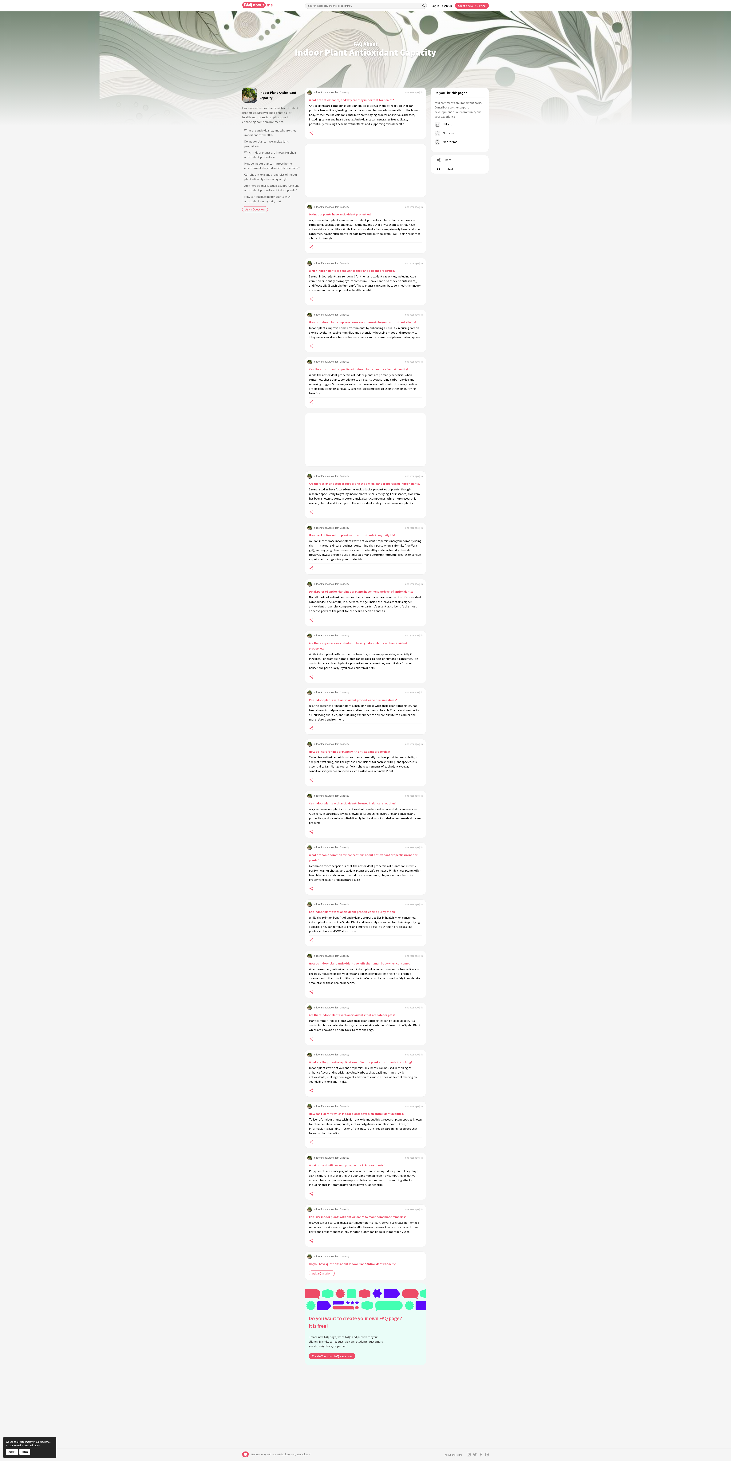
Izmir (308, 1454)
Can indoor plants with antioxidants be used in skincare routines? (353, 803)
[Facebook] (481, 1454)
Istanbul (301, 1454)
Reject (25, 1451)
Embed (448, 169)
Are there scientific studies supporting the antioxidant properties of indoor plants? (271, 188)
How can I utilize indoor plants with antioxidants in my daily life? (267, 199)
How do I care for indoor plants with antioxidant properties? (349, 751)
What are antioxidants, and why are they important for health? (270, 132)
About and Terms (453, 1454)
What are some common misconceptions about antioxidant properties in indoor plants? (363, 857)
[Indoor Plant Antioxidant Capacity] (249, 95)
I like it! (447, 124)
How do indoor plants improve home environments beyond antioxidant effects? (272, 166)
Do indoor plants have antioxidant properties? (266, 143)
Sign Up (447, 6)
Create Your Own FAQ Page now (332, 1356)
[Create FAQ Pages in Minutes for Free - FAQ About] (257, 5)
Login (435, 6)
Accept (12, 1451)
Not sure (448, 133)
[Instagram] (469, 1454)
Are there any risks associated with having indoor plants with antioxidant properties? (358, 645)
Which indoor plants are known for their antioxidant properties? (270, 155)
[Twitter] (475, 1454)
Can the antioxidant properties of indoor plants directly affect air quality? (270, 177)
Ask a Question (255, 209)
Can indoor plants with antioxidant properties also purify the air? (353, 912)
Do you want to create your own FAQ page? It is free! (355, 1322)
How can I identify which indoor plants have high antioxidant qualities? (356, 1114)
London (291, 1454)
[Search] (424, 6)
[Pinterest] (487, 1454)
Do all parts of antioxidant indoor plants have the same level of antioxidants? (361, 591)
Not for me (449, 142)
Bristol (282, 1454)
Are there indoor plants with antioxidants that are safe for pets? (352, 1015)
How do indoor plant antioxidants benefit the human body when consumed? (360, 963)
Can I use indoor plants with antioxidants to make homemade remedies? (357, 1217)
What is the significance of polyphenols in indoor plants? (347, 1165)
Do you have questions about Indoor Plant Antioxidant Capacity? (353, 1264)
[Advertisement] (365, 170)
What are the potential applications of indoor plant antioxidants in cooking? (360, 1062)
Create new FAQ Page (472, 6)
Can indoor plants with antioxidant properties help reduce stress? (353, 700)
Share (447, 160)
